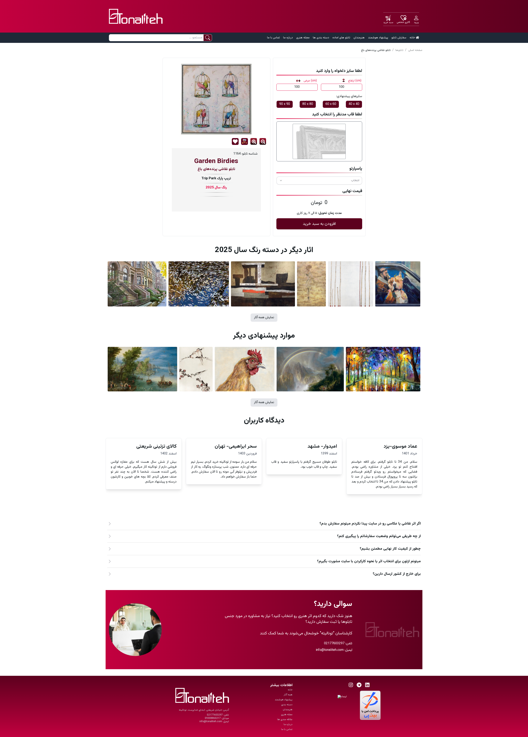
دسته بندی (286, 704)
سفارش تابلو (398, 38)
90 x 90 (284, 104)
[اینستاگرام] (350, 684)
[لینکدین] (367, 684)
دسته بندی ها (321, 38)
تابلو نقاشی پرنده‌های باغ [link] (376, 50)
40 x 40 (354, 104)
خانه (412, 38)
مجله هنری (303, 38)
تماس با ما (273, 38)
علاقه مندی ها (284, 719)
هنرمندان (359, 38)
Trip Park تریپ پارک (216, 178)
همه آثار (288, 695)
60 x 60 (330, 104)
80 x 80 (307, 104)
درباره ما (288, 38)
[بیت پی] (370, 705)
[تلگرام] (359, 684)
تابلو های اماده (341, 38)
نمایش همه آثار (264, 317)
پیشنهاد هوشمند (378, 38)
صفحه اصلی (415, 50)
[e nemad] (348, 705)
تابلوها (399, 50)
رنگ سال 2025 (216, 187)
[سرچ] (207, 37)
